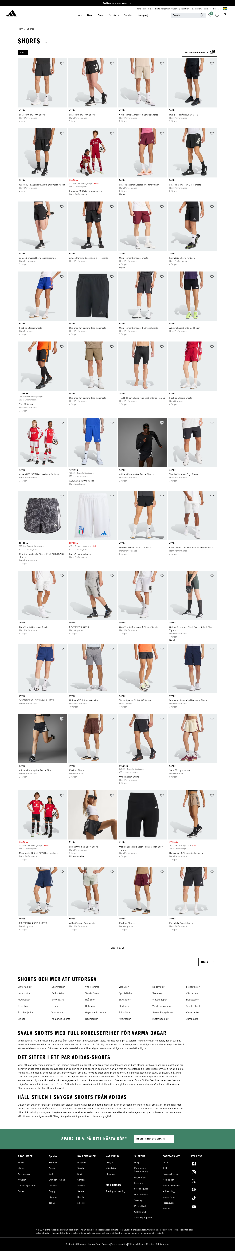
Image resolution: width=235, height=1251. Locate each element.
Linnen (22, 1019)
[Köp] (11, 14)
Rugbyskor (158, 987)
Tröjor (54, 1006)
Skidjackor (125, 1000)
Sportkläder (125, 993)
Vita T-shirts (92, 987)
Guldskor (90, 1006)
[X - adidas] (204, 1181)
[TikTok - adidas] (204, 1198)
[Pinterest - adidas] (204, 1190)
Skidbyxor (124, 1006)
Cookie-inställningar (76, 1244)
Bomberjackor (26, 1012)
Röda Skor (124, 1012)
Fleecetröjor (193, 987)
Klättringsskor (160, 1019)
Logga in (217, 9)
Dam (90, 15)
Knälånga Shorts (60, 1019)
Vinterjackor (24, 987)
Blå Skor (90, 1000)
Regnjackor (91, 1019)
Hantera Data (93, 1244)
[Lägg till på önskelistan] (61, 64)
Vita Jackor (192, 993)
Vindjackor (57, 1012)
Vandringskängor (162, 1006)
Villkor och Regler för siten (141, 1244)
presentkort (184, 9)
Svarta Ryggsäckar (162, 1012)
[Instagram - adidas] (204, 1172)
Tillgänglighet (163, 1244)
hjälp (150, 9)
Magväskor (24, 1000)
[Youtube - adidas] (204, 1207)
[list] (100, 52)
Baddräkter (57, 993)
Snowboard (57, 1000)
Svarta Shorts (193, 1006)
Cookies (106, 1244)
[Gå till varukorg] (225, 15)
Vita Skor (124, 987)
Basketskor (192, 1000)
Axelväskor (125, 1019)
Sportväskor (58, 987)
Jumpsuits (24, 993)
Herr (79, 15)
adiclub (207, 9)
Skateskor (158, 993)
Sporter (128, 15)
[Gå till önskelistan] (217, 15)
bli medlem (197, 9)
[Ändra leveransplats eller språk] (225, 9)
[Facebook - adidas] (204, 1164)
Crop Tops (23, 1006)
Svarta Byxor (92, 993)
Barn (100, 15)
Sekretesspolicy (119, 1244)
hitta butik (141, 9)
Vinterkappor (159, 1000)
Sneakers (114, 15)
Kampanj (143, 15)
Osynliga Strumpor (95, 1012)
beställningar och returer (166, 9)
